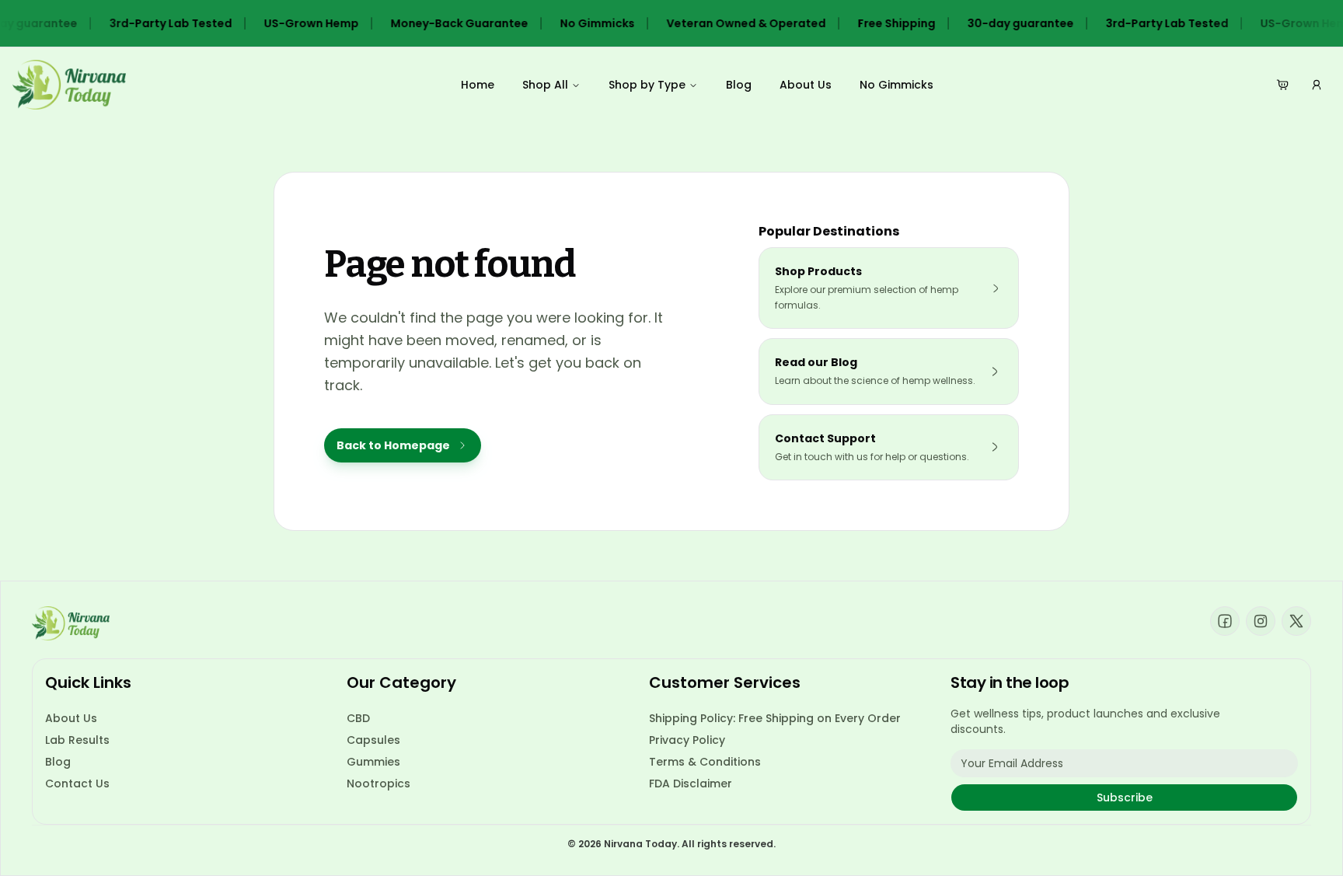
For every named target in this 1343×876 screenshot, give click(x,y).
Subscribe (1125, 797)
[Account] (1317, 85)
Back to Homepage (393, 445)
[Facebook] (1225, 621)
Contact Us (77, 783)
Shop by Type (647, 84)
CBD (358, 718)
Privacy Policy (687, 740)
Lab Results (77, 740)
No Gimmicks (896, 84)
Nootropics (378, 783)
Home (477, 84)
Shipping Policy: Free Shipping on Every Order (775, 718)
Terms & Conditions (705, 762)
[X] (1296, 621)
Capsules (373, 740)
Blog (739, 84)
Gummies (373, 762)
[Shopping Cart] (1282, 85)
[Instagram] (1260, 621)
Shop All (545, 84)
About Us (806, 84)
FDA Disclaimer (690, 783)
